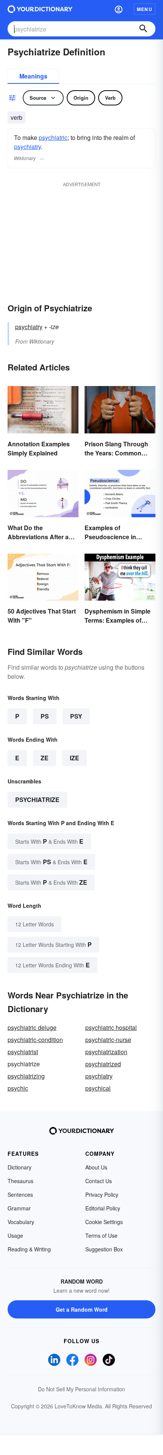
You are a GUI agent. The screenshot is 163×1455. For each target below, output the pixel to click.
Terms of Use (101, 1235)
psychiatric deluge (32, 1027)
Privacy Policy (101, 1194)
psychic (18, 1088)
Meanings (33, 76)
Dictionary (19, 1167)
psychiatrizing (26, 1076)
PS (45, 716)
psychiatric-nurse (108, 1039)
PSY (76, 716)
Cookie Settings (104, 1222)
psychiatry (27, 146)
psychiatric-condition (35, 1039)
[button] (118, 9)
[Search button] (143, 29)
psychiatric (53, 137)
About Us (96, 1167)
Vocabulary (21, 1222)
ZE (45, 757)
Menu (144, 9)
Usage (15, 1235)
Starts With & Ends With (49, 841)
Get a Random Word (82, 1309)
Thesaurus (20, 1181)
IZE (74, 757)
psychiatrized (103, 1063)
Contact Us (98, 1181)
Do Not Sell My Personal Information (81, 1389)
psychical (98, 1088)
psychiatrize (37, 799)
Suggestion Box (104, 1249)
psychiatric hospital (111, 1027)
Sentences (20, 1194)
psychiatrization (106, 1051)
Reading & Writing (29, 1249)
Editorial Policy (102, 1208)
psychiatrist (23, 1051)
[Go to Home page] (40, 9)
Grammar (19, 1208)
